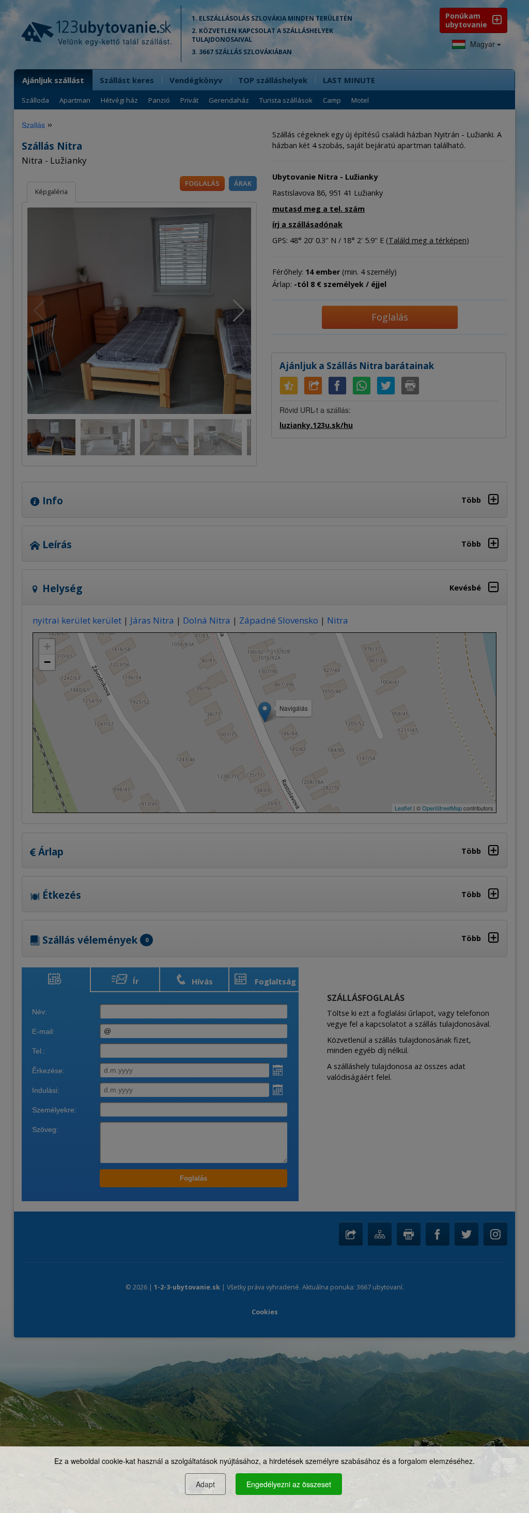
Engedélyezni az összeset (288, 1484)
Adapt (205, 1484)
